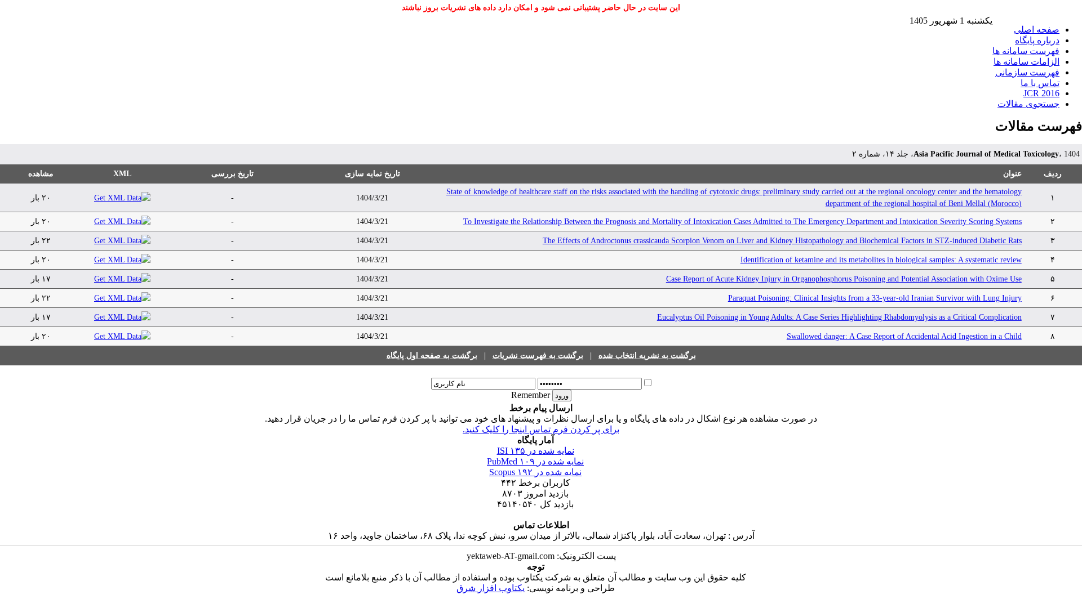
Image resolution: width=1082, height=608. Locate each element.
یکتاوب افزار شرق (490, 588)
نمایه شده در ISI (535, 450)
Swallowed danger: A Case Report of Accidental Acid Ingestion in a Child (904, 336)
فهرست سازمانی (1027, 72)
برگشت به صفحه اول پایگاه (432, 355)
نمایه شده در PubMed (535, 461)
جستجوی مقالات (1028, 104)
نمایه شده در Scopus (535, 472)
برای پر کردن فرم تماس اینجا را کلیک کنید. (541, 429)
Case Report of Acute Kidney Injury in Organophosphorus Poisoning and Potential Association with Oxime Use (844, 279)
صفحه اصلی (1036, 29)
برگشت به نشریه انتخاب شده (647, 355)
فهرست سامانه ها (1025, 51)
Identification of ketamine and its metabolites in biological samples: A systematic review (881, 260)
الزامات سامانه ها (1026, 61)
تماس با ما (1040, 83)
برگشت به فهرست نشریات (538, 355)
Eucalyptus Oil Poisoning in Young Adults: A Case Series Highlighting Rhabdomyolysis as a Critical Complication (839, 317)
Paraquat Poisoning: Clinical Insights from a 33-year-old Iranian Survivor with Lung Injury (875, 298)
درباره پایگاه (1037, 40)
